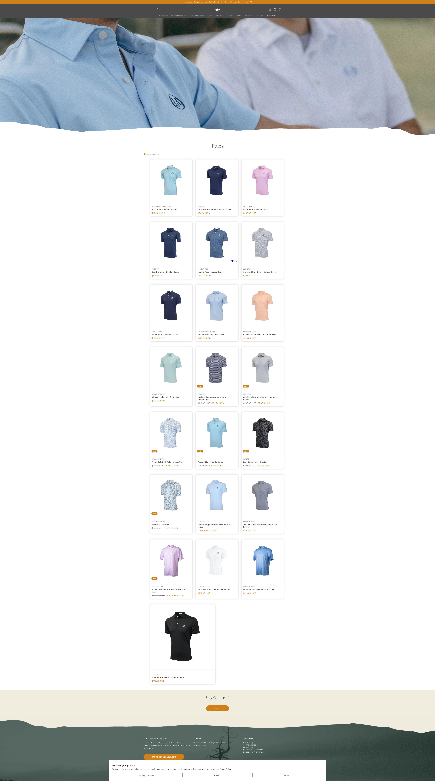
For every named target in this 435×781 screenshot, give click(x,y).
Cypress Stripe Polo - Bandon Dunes (260, 272)
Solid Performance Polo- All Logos (213, 589)
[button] (157, 9)
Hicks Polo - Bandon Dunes (164, 209)
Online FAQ (248, 742)
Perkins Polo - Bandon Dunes (210, 335)
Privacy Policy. (225, 769)
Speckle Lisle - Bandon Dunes (165, 272)
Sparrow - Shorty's (160, 525)
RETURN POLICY (249, 747)
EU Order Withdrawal (253, 752)
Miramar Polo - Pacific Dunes (165, 397)
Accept (216, 775)
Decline (286, 775)
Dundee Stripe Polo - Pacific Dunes (259, 335)
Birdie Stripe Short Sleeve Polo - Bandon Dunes (212, 398)
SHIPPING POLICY (250, 745)
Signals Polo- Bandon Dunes (210, 272)
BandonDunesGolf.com (164, 757)
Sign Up (217, 708)
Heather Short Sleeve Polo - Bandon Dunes (260, 398)
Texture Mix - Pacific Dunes (210, 462)
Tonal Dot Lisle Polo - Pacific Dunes (214, 209)
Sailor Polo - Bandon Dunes (256, 209)
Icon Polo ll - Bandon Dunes (165, 335)
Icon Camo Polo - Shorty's (255, 462)
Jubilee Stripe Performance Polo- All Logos (214, 526)
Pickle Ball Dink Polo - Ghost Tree (167, 462)
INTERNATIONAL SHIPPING (253, 750)
